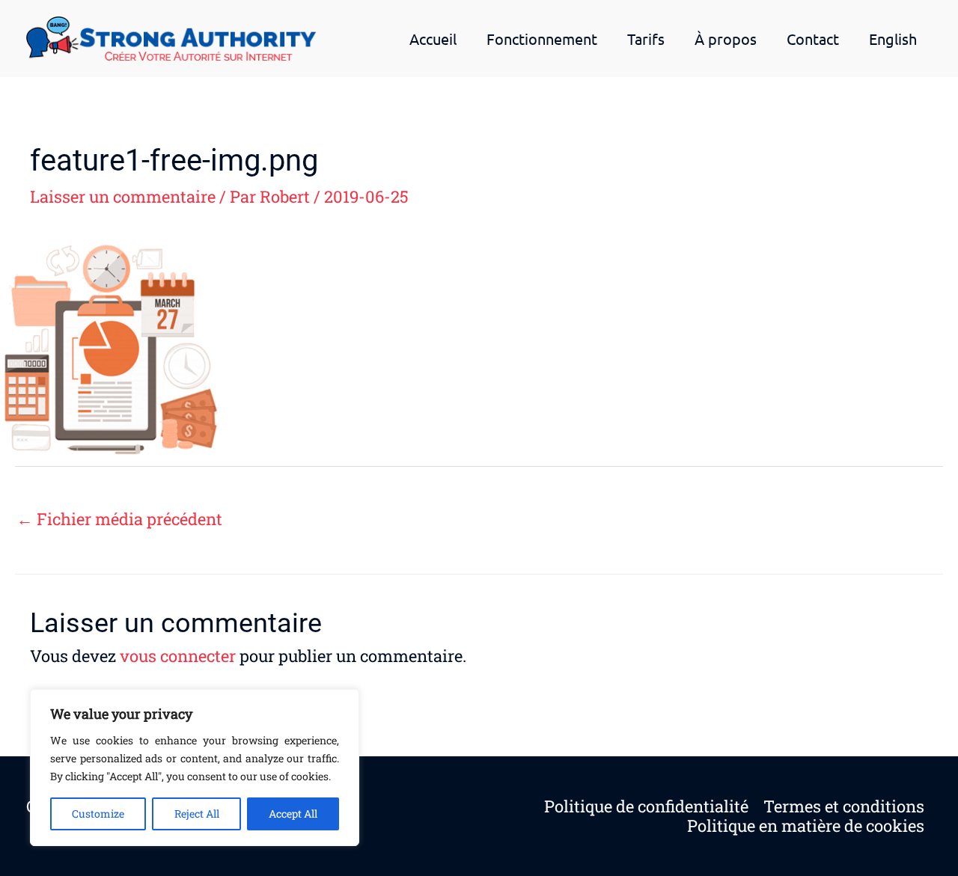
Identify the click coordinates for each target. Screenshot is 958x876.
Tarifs (646, 38)
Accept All (293, 813)
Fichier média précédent (119, 519)
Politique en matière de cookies (805, 825)
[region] (194, 767)
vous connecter (178, 656)
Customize (98, 813)
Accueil (433, 38)
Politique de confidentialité (646, 806)
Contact (813, 38)
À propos (726, 38)
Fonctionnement (541, 38)
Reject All (196, 813)
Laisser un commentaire (123, 196)
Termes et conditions (843, 806)
